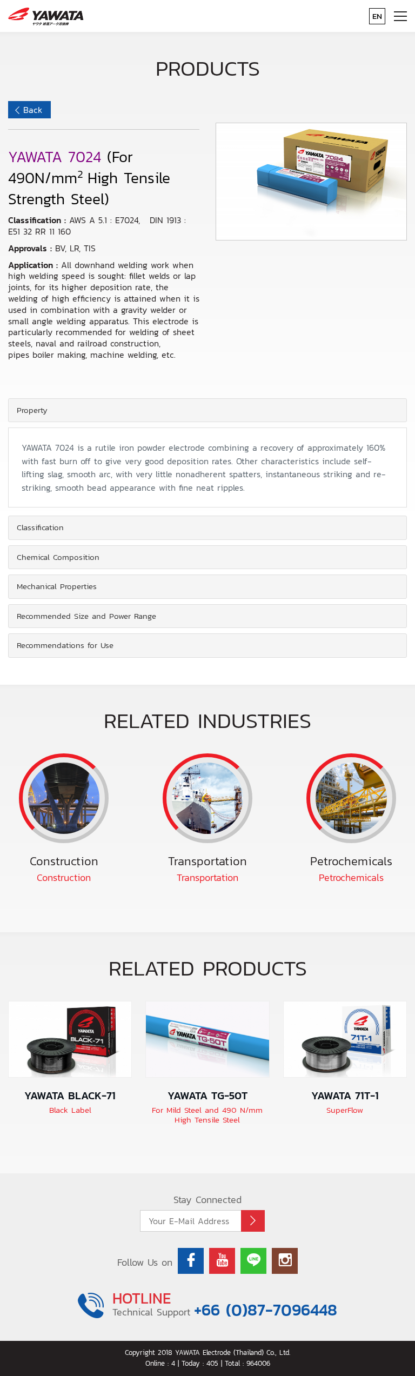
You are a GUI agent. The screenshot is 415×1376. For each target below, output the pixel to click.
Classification (40, 527)
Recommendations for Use (65, 645)
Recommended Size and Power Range (86, 616)
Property (32, 410)
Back (32, 109)
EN (377, 16)
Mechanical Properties (57, 586)
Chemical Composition (58, 557)
